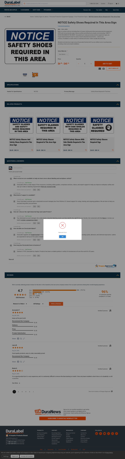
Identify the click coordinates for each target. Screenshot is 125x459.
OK (62, 236)
